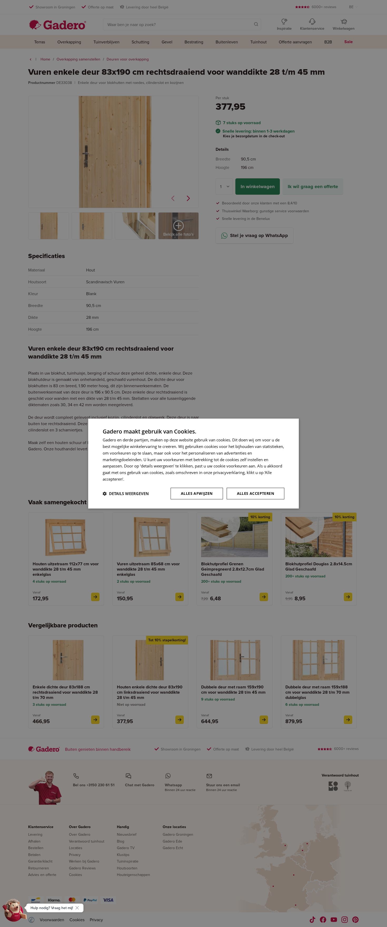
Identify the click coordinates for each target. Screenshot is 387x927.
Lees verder (135, 479)
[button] (126, 493)
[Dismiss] (77, 908)
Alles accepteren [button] (255, 493)
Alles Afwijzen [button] (197, 493)
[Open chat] (14, 912)
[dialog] (193, 463)
